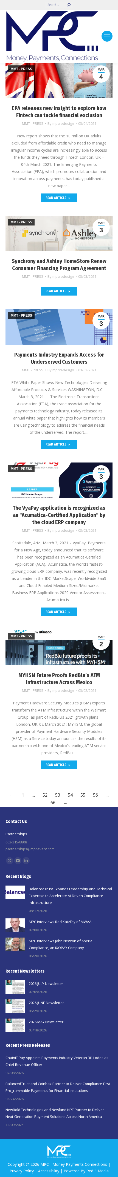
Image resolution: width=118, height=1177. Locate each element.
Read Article (56, 198)
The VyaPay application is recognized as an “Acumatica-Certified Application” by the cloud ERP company (59, 515)
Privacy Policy (22, 1170)
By (60, 123)
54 (70, 795)
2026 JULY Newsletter (46, 983)
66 (52, 803)
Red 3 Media (97, 1170)
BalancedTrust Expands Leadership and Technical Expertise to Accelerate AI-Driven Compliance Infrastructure (70, 895)
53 (57, 795)
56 (95, 795)
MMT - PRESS (32, 123)
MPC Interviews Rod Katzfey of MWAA (60, 921)
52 (45, 795)
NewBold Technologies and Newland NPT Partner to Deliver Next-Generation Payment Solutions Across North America (54, 1113)
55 (82, 795)
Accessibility (48, 1170)
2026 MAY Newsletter (46, 1021)
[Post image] (15, 892)
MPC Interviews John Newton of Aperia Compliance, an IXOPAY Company (60, 944)
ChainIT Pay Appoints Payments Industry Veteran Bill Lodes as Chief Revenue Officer (56, 1061)
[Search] (69, 5)
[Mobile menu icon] (107, 36)
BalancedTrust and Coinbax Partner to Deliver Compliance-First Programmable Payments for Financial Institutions (57, 1087)
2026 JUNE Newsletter (46, 1002)
